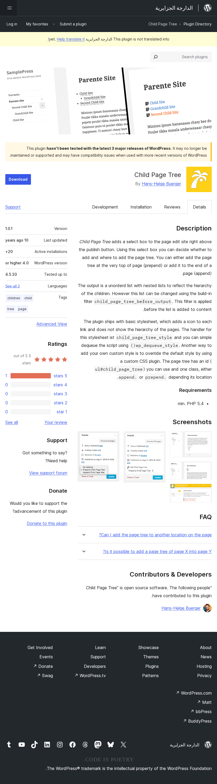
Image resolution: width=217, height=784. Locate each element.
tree (10, 309)
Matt (204, 702)
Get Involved (40, 647)
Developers (95, 666)
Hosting (204, 666)
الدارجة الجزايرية (184, 744)
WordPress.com (194, 693)
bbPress (201, 711)
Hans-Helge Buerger (161, 183)
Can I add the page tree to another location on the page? (155, 534)
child (28, 298)
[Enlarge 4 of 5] (158, 438)
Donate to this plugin (47, 523)
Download (18, 179)
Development (105, 207)
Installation (141, 207)
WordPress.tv (90, 675)
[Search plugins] (155, 57)
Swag (45, 675)
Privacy (204, 675)
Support (13, 207)
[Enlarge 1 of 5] (204, 438)
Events (46, 656)
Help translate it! (66, 39)
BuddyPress (197, 721)
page (22, 309)
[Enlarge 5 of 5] (112, 438)
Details (199, 207)
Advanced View (52, 324)
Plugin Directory (198, 24)
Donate (43, 666)
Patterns (150, 675)
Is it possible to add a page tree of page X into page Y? (157, 551)
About (206, 647)
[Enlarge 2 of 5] (204, 468)
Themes (151, 656)
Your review (55, 422)
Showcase (148, 647)
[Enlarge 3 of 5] (204, 490)
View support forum (48, 472)
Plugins (152, 666)
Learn (100, 647)
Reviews (172, 207)
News (206, 656)
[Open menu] (8, 8)
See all (11, 422)
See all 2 (12, 286)
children (13, 298)
